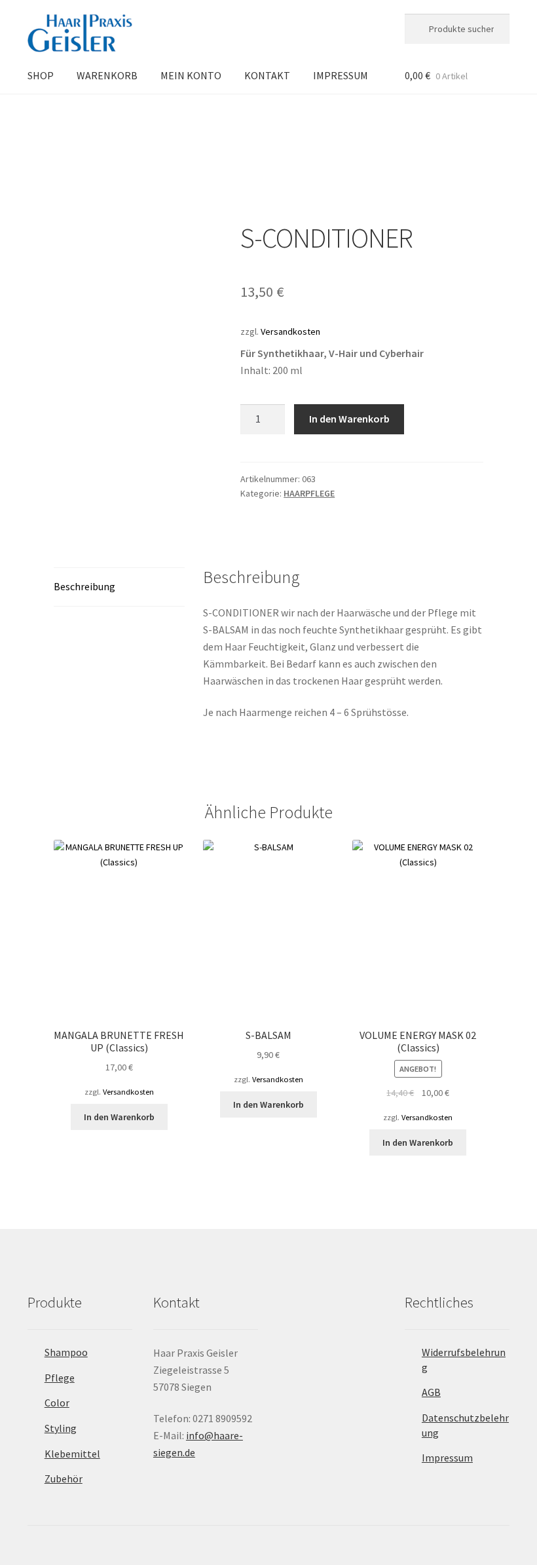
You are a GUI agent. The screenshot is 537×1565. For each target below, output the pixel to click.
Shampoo (66, 1352)
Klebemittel (72, 1453)
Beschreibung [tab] (84, 586)
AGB (431, 1392)
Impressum (447, 1457)
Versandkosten (290, 331)
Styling (61, 1428)
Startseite (59, 116)
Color (57, 1402)
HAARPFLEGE (114, 116)
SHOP (41, 75)
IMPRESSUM (340, 75)
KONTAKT (267, 75)
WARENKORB (107, 75)
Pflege (60, 1377)
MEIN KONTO (190, 75)
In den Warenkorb (349, 418)
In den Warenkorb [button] (119, 1117)
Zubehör (64, 1478)
